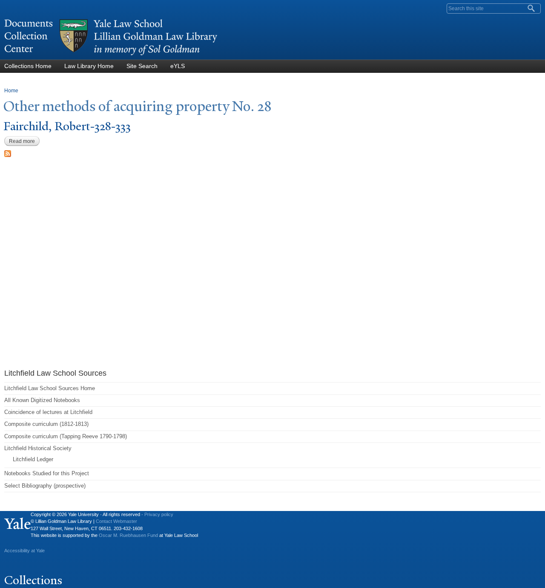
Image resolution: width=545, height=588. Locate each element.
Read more (24, 141)
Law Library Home (89, 66)
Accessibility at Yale (24, 550)
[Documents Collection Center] (110, 55)
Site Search (142, 66)
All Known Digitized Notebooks (42, 400)
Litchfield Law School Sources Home (49, 388)
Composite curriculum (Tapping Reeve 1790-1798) (65, 436)
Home (11, 91)
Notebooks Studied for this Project (46, 473)
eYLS (177, 66)
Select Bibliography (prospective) (45, 485)
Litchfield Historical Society (38, 448)
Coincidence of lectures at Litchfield (48, 412)
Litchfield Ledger (33, 459)
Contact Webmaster (116, 521)
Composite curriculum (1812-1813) (46, 424)
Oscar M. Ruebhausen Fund (128, 535)
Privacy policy (158, 514)
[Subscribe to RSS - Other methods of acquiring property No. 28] (7, 152)
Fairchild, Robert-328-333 (67, 126)
